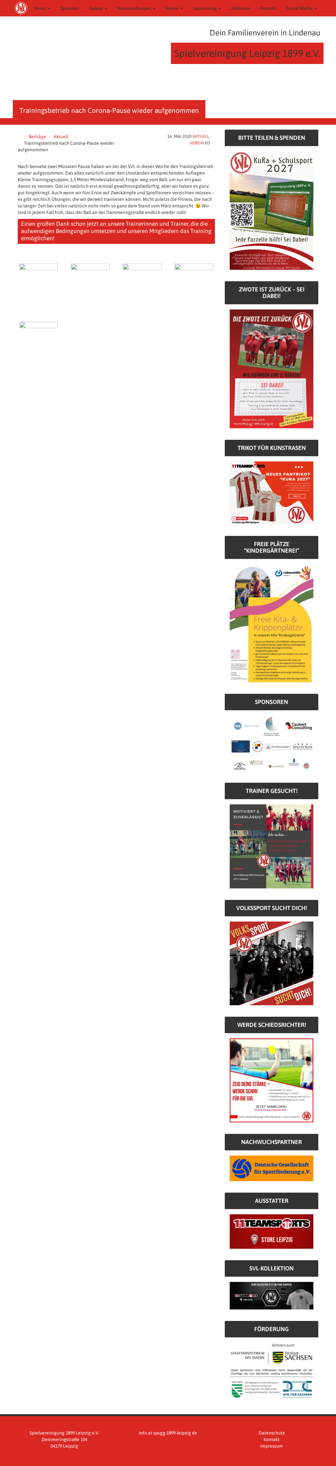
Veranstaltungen (134, 8)
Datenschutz (272, 1432)
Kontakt (268, 8)
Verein (172, 8)
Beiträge (37, 136)
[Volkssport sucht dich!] (272, 963)
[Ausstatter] (272, 1231)
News (40, 8)
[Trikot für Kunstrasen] (272, 492)
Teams (96, 8)
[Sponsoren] (272, 743)
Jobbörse (240, 8)
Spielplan (69, 8)
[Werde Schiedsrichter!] (272, 1080)
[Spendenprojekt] (272, 210)
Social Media (300, 8)
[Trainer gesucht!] (272, 846)
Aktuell (60, 136)
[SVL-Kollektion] (272, 1295)
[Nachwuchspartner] (272, 1168)
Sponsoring (205, 8)
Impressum (271, 1446)
